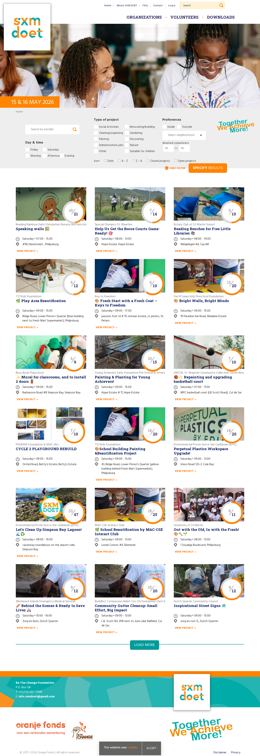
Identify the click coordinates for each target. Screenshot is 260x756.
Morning (35, 156)
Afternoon (54, 156)
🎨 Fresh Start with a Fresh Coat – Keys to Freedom (126, 302)
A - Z (125, 161)
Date (111, 161)
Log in (171, 5)
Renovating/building (142, 127)
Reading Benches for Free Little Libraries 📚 (202, 230)
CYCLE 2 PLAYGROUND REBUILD (46, 448)
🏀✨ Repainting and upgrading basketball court (203, 379)
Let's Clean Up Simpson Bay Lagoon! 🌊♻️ (49, 531)
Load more (144, 645)
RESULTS (208, 168)
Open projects (187, 161)
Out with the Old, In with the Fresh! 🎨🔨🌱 (206, 531)
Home (107, 5)
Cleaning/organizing (111, 133)
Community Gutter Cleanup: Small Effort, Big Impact (126, 607)
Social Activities (109, 127)
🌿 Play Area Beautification (41, 300)
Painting (104, 139)
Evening (69, 156)
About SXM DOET (127, 5)
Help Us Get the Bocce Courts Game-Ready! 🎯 (127, 230)
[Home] (27, 27)
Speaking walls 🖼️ (32, 228)
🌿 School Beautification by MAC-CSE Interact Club (129, 531)
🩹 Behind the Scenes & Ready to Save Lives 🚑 (50, 607)
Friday (34, 150)
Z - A (139, 161)
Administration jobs (111, 145)
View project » (27, 251)
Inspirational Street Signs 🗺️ (200, 605)
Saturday (53, 150)
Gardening (136, 133)
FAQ (145, 5)
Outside (186, 127)
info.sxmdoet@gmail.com (37, 696)
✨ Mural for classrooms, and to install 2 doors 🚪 (51, 379)
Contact (158, 5)
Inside (171, 127)
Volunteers (184, 17)
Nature (134, 145)
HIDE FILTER (177, 168)
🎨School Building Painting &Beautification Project (120, 450)
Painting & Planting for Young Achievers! (122, 379)
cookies (132, 747)
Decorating (137, 139)
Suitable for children (142, 151)
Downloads (221, 17)
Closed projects (160, 161)
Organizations (144, 17)
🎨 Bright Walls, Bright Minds (201, 300)
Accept (151, 748)
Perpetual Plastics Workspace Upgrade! (201, 450)
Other (102, 151)
